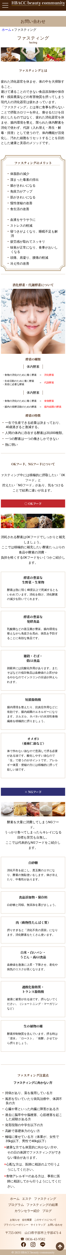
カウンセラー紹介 (27, 1211)
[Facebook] (23, 1244)
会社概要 (27, 1219)
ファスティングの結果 (42, 1205)
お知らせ (15, 1219)
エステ (27, 1199)
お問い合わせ (55, 1224)
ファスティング (45, 1199)
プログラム (16, 1205)
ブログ (47, 1211)
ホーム (6, 30)
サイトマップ (38, 1224)
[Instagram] (33, 1244)
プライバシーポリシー (16, 1224)
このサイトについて (45, 1219)
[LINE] (42, 1244)
